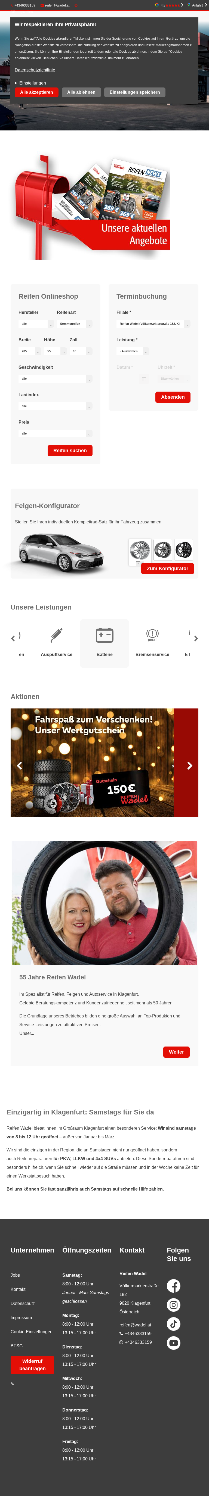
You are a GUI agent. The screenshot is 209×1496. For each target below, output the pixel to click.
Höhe (49, 340)
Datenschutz (23, 1303)
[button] (13, 639)
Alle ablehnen (81, 92)
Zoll (73, 340)
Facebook (173, 1286)
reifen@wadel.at (57, 5)
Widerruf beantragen (32, 1364)
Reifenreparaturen (34, 1158)
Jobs (15, 1275)
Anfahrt (197, 5)
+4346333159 (24, 5)
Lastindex (29, 394)
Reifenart (66, 312)
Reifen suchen (70, 450)
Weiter (176, 1052)
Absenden (173, 397)
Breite (25, 340)
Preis (24, 422)
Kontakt (18, 1289)
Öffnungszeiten (22, 12)
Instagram (173, 1305)
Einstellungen (32, 83)
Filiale (123, 312)
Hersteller (28, 312)
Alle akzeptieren (36, 92)
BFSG (17, 1346)
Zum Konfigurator (167, 568)
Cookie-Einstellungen (32, 1331)
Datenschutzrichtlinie (35, 70)
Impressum (21, 1317)
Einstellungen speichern (135, 92)
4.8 (163, 5)
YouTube (173, 1343)
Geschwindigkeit (36, 367)
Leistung (126, 340)
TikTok (173, 1324)
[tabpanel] (104, 643)
